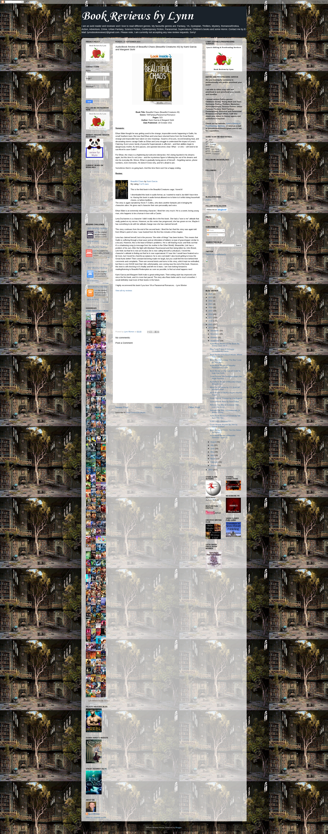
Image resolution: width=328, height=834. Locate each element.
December (215, 331)
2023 (210, 297)
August (214, 442)
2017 (210, 318)
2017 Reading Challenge (98, 267)
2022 (210, 301)
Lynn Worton (94, 814)
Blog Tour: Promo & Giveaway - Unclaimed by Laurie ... (222, 350)
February (214, 462)
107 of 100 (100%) (93, 281)
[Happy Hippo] (104, 542)
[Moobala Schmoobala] (99, 540)
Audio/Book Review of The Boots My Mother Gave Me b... (224, 345)
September (215, 341)
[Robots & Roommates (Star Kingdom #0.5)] (94, 488)
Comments (213, 235)
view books (105, 244)
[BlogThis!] (151, 332)
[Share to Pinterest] (158, 332)
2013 (210, 470)
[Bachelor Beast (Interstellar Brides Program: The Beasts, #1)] (94, 388)
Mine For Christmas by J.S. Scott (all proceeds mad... (225, 388)
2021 (210, 304)
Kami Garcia (152, 181)
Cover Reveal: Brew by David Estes (224, 402)
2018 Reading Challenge (98, 246)
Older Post (194, 407)
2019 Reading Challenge (98, 228)
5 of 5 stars (144, 184)
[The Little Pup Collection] (89, 547)
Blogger (178, 827)
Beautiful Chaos (137, 181)
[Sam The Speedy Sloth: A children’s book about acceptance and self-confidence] (94, 697)
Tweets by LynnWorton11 (216, 254)
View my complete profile (96, 817)
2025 (210, 294)
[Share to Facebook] (155, 332)
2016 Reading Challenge (98, 286)
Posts (211, 230)
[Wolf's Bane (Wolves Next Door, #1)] (104, 442)
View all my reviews (123, 291)
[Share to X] (153, 332)
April (213, 455)
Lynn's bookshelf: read (97, 311)
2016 (210, 321)
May (212, 452)
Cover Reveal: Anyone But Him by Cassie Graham (223, 426)
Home (158, 407)
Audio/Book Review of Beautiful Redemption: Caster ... (222, 367)
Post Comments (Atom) (135, 413)
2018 (210, 314)
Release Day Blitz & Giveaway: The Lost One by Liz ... (224, 406)
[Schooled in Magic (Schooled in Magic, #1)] (99, 649)
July (212, 445)
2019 (210, 311)
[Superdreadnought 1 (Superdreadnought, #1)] (94, 642)
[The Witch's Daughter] (89, 642)
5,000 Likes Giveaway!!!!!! (220, 421)
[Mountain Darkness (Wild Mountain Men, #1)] (99, 395)
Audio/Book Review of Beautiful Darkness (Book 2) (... (222, 437)
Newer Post (121, 407)
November (215, 334)
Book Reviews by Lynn (137, 16)
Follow (208, 200)
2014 (210, 328)
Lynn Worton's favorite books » (99, 701)
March (213, 459)
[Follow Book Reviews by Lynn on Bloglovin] (217, 211)
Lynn (96, 232)
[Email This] (148, 332)
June (213, 449)
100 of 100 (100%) (93, 241)
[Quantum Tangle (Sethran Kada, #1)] (104, 395)
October (214, 337)
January (214, 465)
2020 (210, 307)
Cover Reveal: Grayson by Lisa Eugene (226, 398)
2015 (210, 324)
